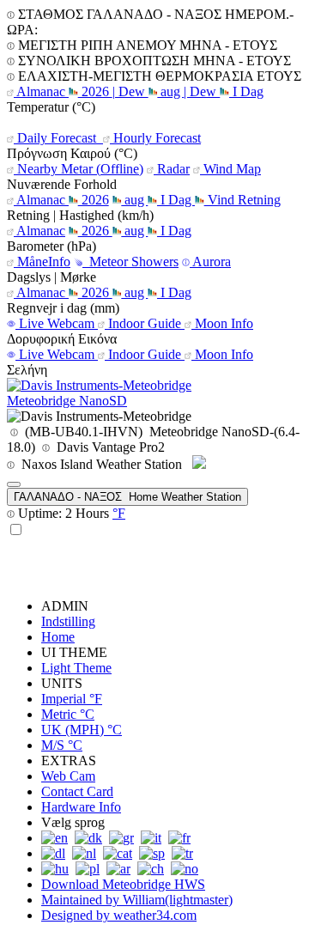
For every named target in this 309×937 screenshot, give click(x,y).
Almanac (41, 91)
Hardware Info (81, 807)
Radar (172, 168)
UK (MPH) (81, 729)
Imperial (71, 698)
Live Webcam (56, 323)
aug (170, 91)
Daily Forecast (57, 138)
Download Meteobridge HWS (123, 884)
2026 (95, 91)
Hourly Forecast (155, 138)
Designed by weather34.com (119, 915)
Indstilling (68, 621)
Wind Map (230, 168)
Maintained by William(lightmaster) (137, 899)
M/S (61, 745)
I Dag (246, 91)
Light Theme (76, 667)
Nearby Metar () (78, 168)
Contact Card (77, 791)
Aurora (210, 261)
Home (58, 637)
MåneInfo (42, 261)
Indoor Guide (145, 323)
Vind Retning (242, 199)
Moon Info (222, 323)
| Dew (130, 91)
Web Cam (68, 776)
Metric (67, 714)
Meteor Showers (130, 261)
